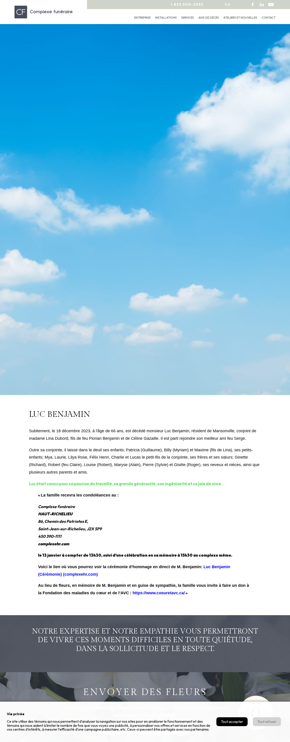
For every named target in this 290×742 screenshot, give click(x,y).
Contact (269, 17)
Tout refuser (266, 721)
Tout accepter (232, 721)
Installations (166, 17)
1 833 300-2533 (187, 4)
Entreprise (142, 17)
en (227, 4)
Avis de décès (208, 17)
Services (187, 17)
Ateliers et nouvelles (240, 17)
